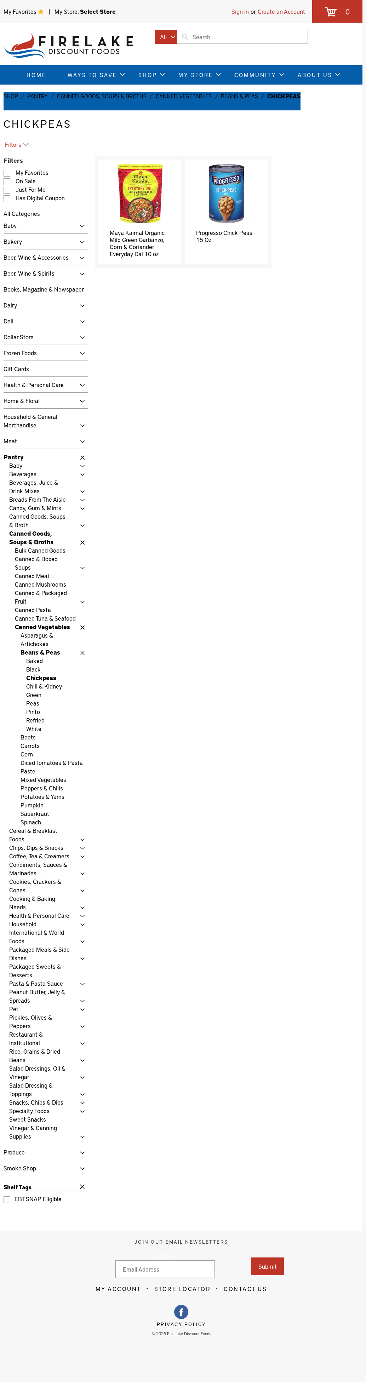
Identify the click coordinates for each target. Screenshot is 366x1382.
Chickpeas (284, 96)
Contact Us (245, 1288)
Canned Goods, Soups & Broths (102, 96)
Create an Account (281, 11)
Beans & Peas (239, 96)
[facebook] (181, 1312)
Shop (11, 96)
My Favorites (21, 11)
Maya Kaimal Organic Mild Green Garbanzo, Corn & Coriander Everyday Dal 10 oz (137, 243)
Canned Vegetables (184, 96)
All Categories (22, 213)
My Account (118, 1288)
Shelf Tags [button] (18, 1187)
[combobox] (166, 37)
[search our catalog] (185, 37)
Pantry (37, 96)
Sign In (240, 11)
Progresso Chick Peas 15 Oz (224, 236)
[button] (80, 226)
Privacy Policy (181, 1324)
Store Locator (182, 1288)
